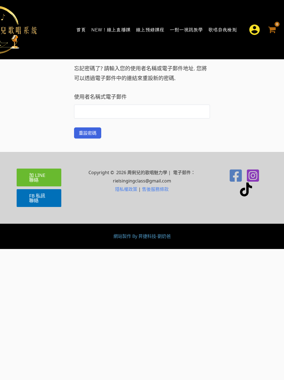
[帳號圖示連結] (254, 29)
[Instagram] (253, 175)
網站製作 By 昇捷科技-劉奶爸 (142, 236)
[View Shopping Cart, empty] (272, 29)
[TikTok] (246, 189)
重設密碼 (88, 133)
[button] (240, 29)
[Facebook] (236, 175)
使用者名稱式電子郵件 (100, 96)
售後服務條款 (155, 189)
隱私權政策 (126, 189)
